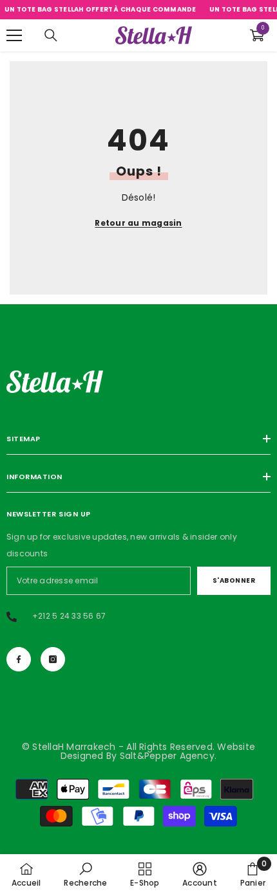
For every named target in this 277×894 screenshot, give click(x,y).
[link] (85, 874)
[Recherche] (51, 35)
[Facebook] (18, 659)
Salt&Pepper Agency (167, 755)
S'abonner (234, 580)
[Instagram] (53, 659)
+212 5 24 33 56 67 (69, 615)
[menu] (14, 35)
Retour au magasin (138, 222)
